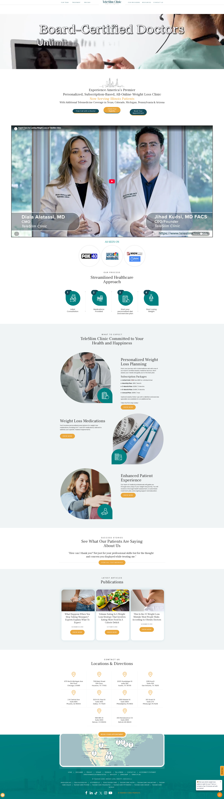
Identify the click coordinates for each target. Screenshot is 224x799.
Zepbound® (124, 775)
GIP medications (88, 428)
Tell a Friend (119, 772)
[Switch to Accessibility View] (2, 795)
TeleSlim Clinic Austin (127, 783)
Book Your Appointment (138, 112)
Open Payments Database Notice (94, 775)
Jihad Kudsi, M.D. (65, 783)
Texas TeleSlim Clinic (110, 783)
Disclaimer (79, 772)
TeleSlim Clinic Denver (141, 785)
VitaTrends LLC (95, 783)
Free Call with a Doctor (86, 111)
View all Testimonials (112, 562)
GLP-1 (77, 428)
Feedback (108, 772)
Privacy (89, 772)
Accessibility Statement (147, 772)
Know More (128, 407)
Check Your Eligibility (112, 110)
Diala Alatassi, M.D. (80, 783)
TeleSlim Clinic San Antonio (146, 783)
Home (70, 772)
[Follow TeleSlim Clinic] (86, 793)
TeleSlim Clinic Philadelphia (101, 785)
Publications (112, 582)
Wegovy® (113, 775)
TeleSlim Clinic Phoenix (81, 785)
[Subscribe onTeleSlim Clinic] (110, 793)
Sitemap (98, 772)
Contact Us (131, 772)
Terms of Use (136, 775)
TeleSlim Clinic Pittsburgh (122, 785)
